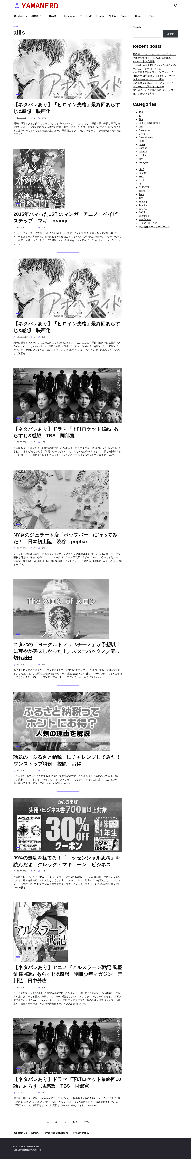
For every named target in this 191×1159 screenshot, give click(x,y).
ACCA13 (36, 16)
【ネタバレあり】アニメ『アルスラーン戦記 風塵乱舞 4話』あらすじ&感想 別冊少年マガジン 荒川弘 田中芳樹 (67, 974)
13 (140, 116)
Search (137, 27)
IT (81, 16)
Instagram (69, 16)
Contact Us (20, 16)
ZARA (142, 212)
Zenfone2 (144, 216)
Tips (152, 16)
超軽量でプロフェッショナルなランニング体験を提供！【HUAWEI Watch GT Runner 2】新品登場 (154, 58)
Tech (141, 194)
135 (75, 1122)
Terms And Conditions (55, 1133)
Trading (143, 201)
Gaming (143, 148)
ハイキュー (145, 219)
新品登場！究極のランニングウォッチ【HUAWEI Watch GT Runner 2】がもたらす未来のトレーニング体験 (154, 76)
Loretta (100, 16)
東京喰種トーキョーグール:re (154, 226)
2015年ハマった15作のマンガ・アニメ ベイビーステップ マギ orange (67, 217)
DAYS (52, 16)
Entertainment (146, 137)
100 (141, 112)
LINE (89, 16)
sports (142, 191)
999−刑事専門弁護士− (150, 123)
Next (86, 1122)
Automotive (145, 130)
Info (141, 158)
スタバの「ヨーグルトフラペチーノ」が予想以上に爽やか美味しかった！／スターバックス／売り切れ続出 (67, 651)
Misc (141, 176)
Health (142, 155)
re (140, 183)
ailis (141, 126)
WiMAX (143, 208)
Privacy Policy (81, 1133)
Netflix (112, 16)
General (143, 151)
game (142, 144)
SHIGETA (144, 187)
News (138, 16)
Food (141, 141)
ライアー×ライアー (149, 223)
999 (141, 119)
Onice (124, 16)
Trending (143, 205)
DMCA (35, 1133)
